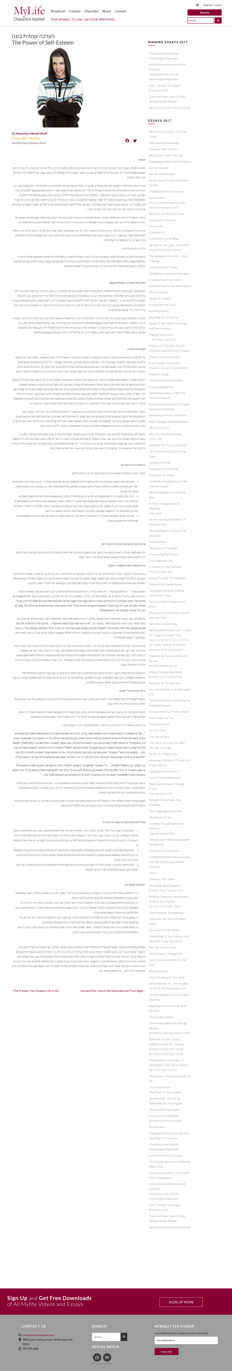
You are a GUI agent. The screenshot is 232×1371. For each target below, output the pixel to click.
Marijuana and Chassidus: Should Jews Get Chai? (169, 615)
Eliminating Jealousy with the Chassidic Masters (167, 395)
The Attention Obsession (164, 850)
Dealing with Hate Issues (164, 1109)
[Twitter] (135, 140)
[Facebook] (127, 140)
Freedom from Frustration (165, 279)
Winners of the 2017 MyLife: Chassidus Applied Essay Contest (169, 348)
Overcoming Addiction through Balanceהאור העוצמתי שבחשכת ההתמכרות (169, 1028)
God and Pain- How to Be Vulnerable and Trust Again (112, 990)
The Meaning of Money (163, 267)
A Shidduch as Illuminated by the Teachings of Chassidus (169, 1136)
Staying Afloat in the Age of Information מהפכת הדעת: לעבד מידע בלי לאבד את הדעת (168, 1064)
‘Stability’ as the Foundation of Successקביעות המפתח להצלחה (168, 660)
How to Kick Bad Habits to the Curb (168, 962)
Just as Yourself (158, 167)
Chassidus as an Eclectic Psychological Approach (164, 56)
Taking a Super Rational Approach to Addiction (169, 842)
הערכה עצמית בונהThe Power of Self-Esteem (165, 1090)
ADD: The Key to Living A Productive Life (164, 88)
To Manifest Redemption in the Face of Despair (168, 484)
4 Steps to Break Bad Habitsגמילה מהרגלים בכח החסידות (166, 674)
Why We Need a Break (162, 947)
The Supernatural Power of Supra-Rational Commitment (170, 407)
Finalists (34, 138)
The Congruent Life (161, 560)
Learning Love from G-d (164, 771)
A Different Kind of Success (166, 1155)
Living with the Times (162, 304)
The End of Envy (159, 724)
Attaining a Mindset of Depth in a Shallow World (169, 763)
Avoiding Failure (159, 311)
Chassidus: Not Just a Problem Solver (167, 921)
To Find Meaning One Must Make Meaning (169, 997)
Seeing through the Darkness (167, 578)
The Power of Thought (163, 548)
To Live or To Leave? (161, 475)
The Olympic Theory (161, 1017)
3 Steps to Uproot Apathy (164, 357)
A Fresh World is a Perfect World (169, 711)
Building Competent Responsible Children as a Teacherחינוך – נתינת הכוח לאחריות (168, 901)
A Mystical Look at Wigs (164, 238)
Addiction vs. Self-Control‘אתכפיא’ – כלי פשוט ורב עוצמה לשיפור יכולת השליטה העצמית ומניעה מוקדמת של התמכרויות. (166, 1047)
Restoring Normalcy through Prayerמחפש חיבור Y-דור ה (166, 788)
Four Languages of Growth (165, 811)
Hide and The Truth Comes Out (167, 445)
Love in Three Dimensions (164, 777)
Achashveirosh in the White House (170, 286)
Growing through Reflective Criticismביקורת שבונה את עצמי (166, 828)
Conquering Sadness (161, 386)
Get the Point (157, 730)
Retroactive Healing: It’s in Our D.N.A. (168, 134)
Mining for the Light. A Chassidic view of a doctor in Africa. (169, 247)
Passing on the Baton (162, 220)
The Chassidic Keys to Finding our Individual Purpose (170, 703)
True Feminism (157, 541)
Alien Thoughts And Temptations (168, 421)
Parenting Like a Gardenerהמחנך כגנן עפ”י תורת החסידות (166, 888)
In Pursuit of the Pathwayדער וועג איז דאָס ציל (165, 569)
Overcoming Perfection (163, 554)
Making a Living (158, 374)
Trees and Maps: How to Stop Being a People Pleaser (167, 99)
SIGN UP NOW (181, 1302)
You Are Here (157, 1127)
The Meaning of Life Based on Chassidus (167, 533)
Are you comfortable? (162, 174)
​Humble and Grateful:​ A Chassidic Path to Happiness (169, 1175)
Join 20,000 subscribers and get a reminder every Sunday (181, 1333)
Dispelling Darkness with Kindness (170, 161)
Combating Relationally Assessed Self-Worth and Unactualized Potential (169, 861)
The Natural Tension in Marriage (168, 273)
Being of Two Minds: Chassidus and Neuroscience (168, 326)
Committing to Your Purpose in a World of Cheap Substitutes (169, 939)
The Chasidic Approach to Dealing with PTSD (169, 1164)
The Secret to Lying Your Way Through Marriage (167, 745)
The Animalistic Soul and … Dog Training (168, 258)
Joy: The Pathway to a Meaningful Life (170, 692)
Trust (152, 873)
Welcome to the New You (164, 683)
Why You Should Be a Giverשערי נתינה (165, 436)
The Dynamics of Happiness (166, 953)
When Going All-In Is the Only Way (167, 495)
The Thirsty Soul (159, 736)
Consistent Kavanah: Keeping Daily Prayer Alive (167, 593)
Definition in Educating (163, 623)
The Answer (156, 226)
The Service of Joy (160, 817)
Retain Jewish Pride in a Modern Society (168, 183)
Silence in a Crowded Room (165, 584)
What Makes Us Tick (161, 717)
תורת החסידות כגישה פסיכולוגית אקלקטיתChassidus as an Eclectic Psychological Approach (167, 72)
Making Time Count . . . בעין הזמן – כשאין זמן (162, 337)
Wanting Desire (158, 971)
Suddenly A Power (160, 462)
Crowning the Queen (162, 879)
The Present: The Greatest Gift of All (36, 990)
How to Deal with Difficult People (170, 107)
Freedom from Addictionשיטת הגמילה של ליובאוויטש (165, 1118)
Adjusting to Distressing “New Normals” (167, 1008)
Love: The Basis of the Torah (167, 977)
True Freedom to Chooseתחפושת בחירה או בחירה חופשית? (168, 365)
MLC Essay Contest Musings (166, 155)
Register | (209, 5)
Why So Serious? (159, 427)
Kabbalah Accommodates (164, 143)
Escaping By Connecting (163, 468)
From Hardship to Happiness (166, 912)
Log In (218, 5)
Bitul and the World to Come (167, 213)
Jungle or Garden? (160, 298)
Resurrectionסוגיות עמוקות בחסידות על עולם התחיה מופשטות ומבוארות (167, 202)
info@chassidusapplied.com (38, 1335)
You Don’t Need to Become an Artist (167, 604)
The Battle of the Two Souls (166, 191)
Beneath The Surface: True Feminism (165, 802)
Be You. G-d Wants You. (163, 754)
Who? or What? (158, 292)
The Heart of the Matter (164, 930)
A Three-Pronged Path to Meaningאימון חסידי (164, 508)
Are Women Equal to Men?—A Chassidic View (167, 522)
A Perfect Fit (157, 232)
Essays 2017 (19, 138)
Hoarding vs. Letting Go (163, 317)
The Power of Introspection (166, 380)
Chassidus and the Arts (163, 149)
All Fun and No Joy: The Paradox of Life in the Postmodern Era (168, 986)
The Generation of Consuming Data (167, 454)
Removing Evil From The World (168, 415)
